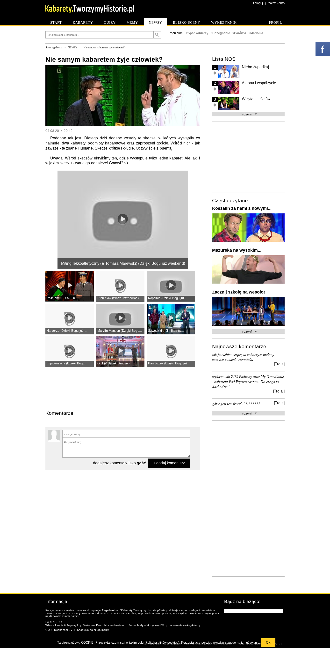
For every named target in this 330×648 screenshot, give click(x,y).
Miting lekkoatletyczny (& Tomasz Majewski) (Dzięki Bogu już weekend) (123, 263)
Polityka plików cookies (161, 642)
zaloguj (258, 3)
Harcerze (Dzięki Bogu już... (67, 330)
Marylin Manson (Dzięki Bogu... (119, 330)
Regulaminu (110, 610)
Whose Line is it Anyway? (61, 625)
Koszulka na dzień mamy (93, 629)
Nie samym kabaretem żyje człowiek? (105, 47)
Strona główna (53, 47)
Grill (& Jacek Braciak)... (115, 363)
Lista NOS (224, 59)
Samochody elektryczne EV (146, 625)
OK (268, 642)
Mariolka (256, 33)
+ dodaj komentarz (169, 463)
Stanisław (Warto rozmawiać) (118, 298)
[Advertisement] (122, 392)
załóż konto (276, 3)
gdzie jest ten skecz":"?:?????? (236, 403)
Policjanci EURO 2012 (62, 298)
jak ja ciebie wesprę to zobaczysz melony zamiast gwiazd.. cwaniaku (243, 357)
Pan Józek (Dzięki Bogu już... (169, 363)
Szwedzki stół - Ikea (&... (166, 330)
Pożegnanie (221, 33)
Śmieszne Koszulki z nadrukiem (103, 625)
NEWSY (72, 47)
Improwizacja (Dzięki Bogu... (67, 363)
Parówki (240, 33)
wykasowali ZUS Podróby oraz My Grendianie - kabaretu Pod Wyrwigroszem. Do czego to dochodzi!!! (248, 381)
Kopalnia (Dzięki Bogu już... (168, 298)
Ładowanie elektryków (183, 625)
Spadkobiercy (198, 33)
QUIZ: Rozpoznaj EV (58, 629)
